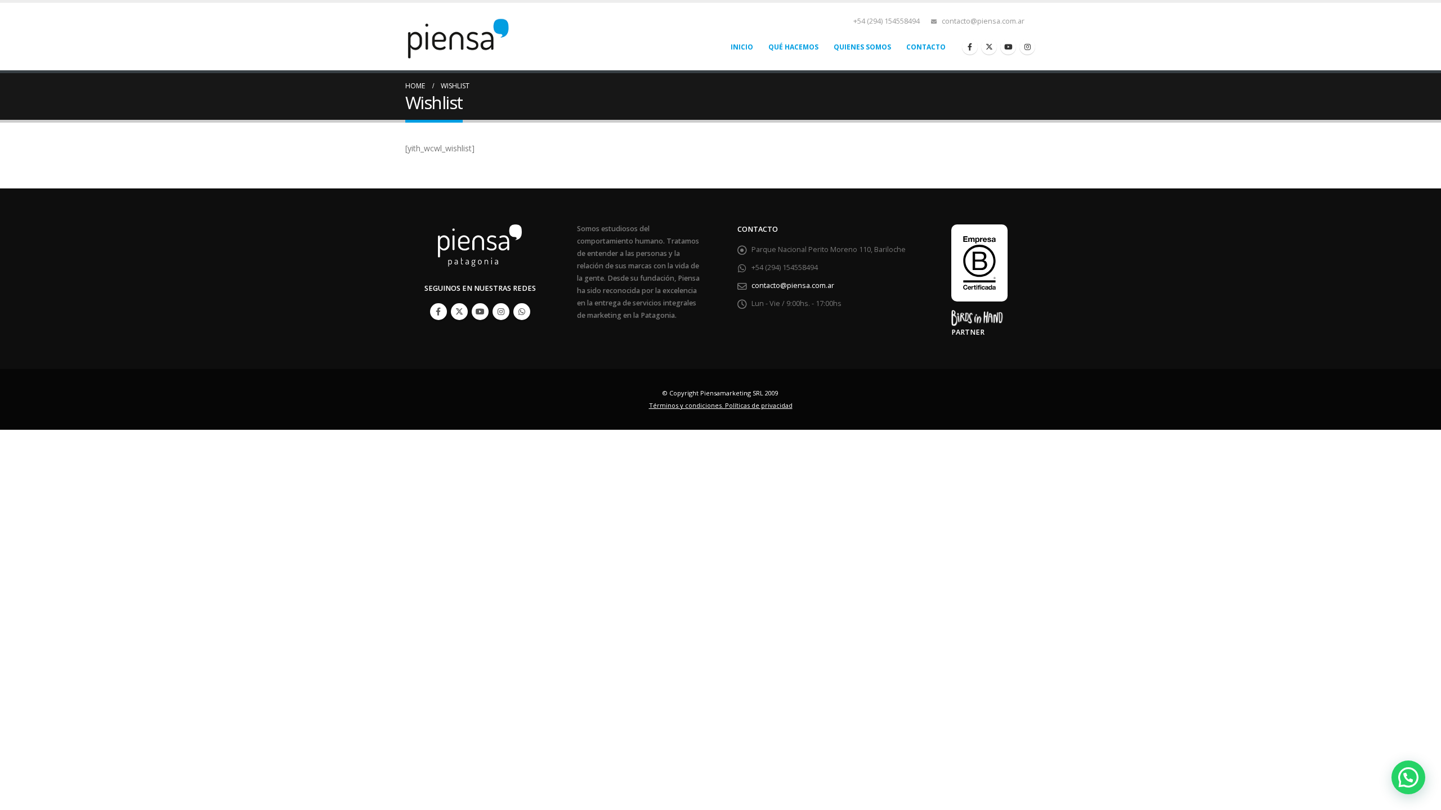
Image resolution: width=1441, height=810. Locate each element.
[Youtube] (1008, 47)
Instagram (501, 311)
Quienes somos (862, 47)
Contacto (926, 47)
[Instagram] (1027, 47)
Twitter (459, 311)
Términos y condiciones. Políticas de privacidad (721, 405)
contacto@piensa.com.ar (983, 21)
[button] (1408, 777)
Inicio (742, 47)
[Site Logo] (461, 36)
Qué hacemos (793, 47)
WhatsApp (521, 311)
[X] (989, 47)
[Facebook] (970, 47)
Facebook (438, 311)
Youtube (480, 311)
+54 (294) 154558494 (886, 21)
